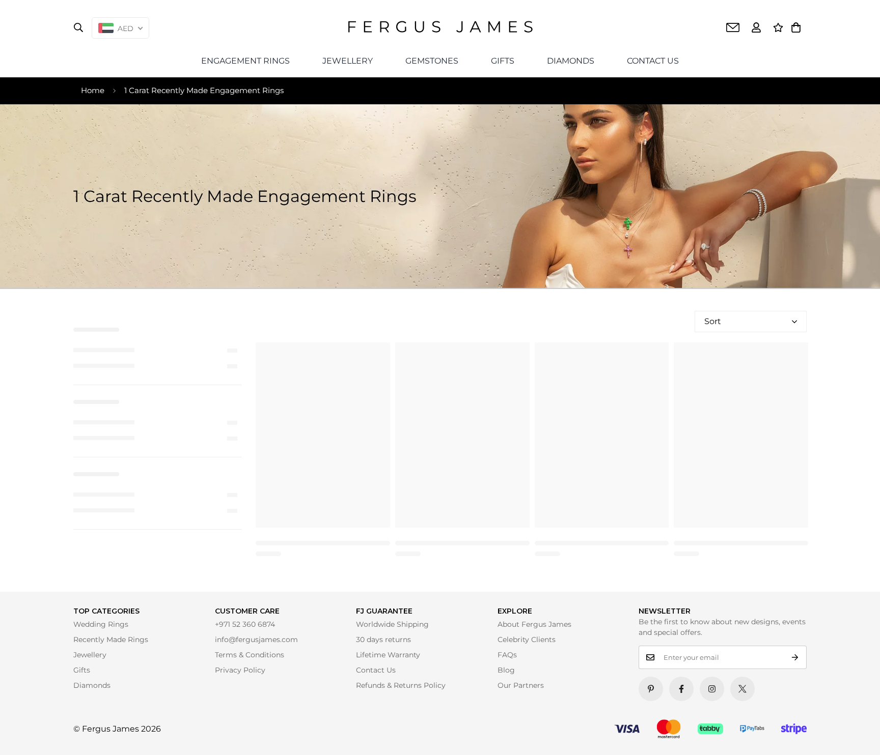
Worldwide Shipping (392, 624)
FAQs (507, 654)
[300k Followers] (681, 689)
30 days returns (383, 639)
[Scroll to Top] (858, 733)
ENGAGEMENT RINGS (245, 61)
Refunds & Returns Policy (401, 685)
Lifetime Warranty (388, 654)
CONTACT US (653, 61)
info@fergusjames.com (256, 639)
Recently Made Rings (110, 639)
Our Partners (521, 685)
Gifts (81, 670)
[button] (796, 27)
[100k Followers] (712, 689)
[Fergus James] (440, 27)
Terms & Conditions (249, 654)
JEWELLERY (347, 61)
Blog (506, 670)
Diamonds (92, 685)
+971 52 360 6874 (245, 624)
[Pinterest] (651, 689)
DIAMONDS (570, 61)
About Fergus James (534, 624)
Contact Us (376, 670)
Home (92, 90)
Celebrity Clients (527, 639)
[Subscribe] (795, 657)
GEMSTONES (431, 61)
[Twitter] (742, 689)
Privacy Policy (240, 670)
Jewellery (89, 654)
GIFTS (502, 61)
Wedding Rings (100, 624)
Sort (712, 321)
